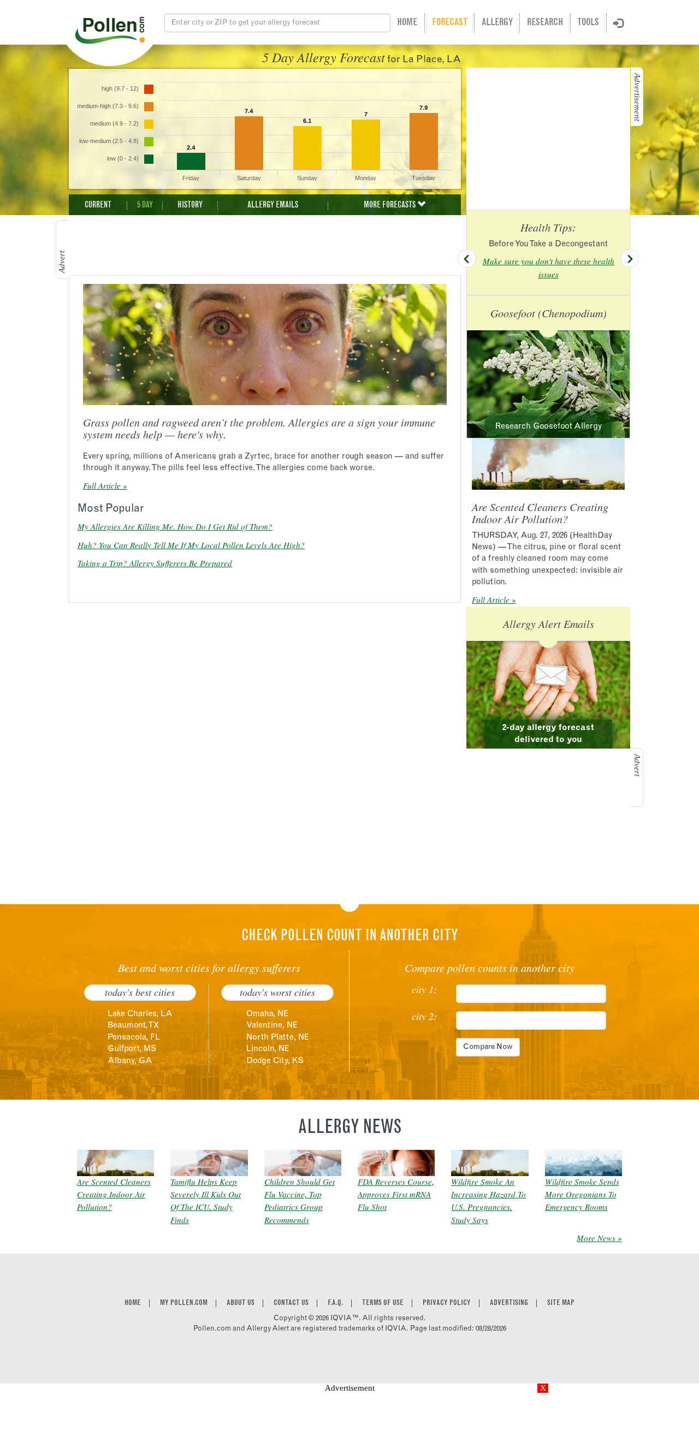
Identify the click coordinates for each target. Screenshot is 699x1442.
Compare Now (488, 1047)
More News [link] (596, 1237)
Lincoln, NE (267, 1049)
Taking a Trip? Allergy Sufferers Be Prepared (155, 562)
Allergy (497, 23)
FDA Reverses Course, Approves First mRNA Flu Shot (396, 1194)
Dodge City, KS (274, 1061)
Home (407, 23)
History (190, 205)
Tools (588, 23)
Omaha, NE (267, 1014)
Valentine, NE (272, 1026)
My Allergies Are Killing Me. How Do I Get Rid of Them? (175, 526)
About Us (240, 1303)
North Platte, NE (277, 1038)
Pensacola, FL (134, 1038)
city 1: (424, 989)
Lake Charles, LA (140, 1014)
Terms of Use (383, 1303)
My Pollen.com (184, 1303)
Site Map (560, 1303)
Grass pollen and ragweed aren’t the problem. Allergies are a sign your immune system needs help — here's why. (259, 428)
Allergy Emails (272, 205)
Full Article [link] (102, 485)
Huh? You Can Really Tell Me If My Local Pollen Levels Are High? (191, 544)
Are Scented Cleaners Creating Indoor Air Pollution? (540, 513)
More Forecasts (390, 205)
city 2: (424, 1016)
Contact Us (291, 1303)
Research (545, 23)
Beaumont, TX (133, 1026)
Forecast (449, 23)
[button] (467, 258)
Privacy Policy (447, 1303)
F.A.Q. (335, 1303)
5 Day (145, 205)
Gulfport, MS (132, 1049)
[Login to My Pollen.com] (618, 24)
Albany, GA (130, 1061)
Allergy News (349, 1128)
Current (98, 205)
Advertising (509, 1303)
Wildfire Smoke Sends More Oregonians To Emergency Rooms (582, 1194)
